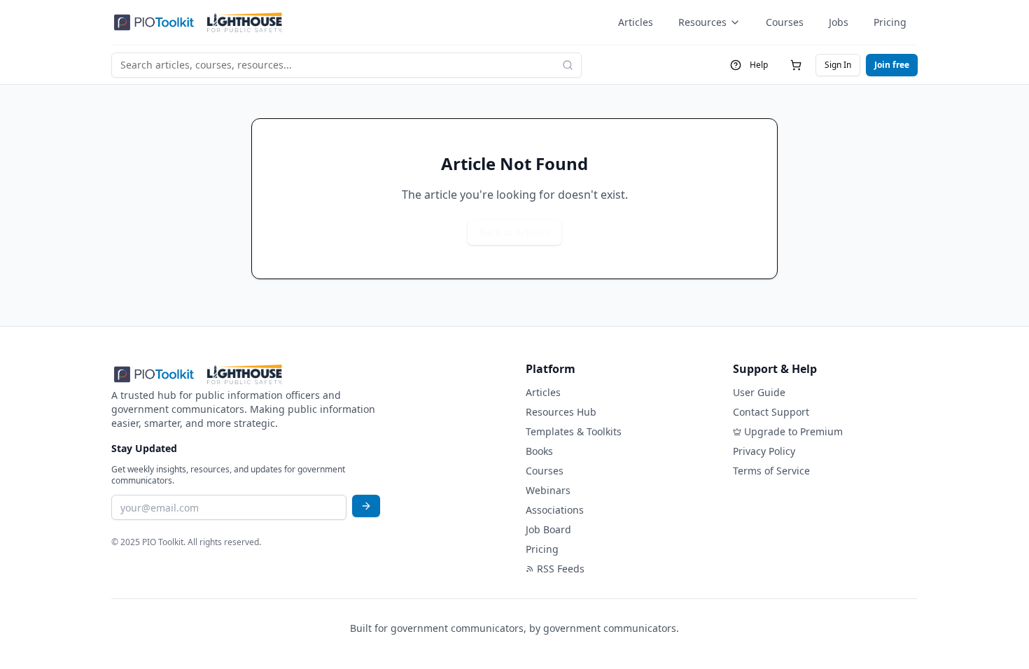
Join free (891, 65)
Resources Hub (561, 411)
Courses (785, 22)
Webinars (548, 490)
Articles (635, 22)
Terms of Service (771, 470)
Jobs (838, 22)
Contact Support (771, 411)
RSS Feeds (560, 568)
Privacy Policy (764, 451)
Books (539, 451)
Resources (702, 22)
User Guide (759, 392)
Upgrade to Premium (793, 431)
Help (759, 65)
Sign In (838, 65)
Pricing (890, 22)
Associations (555, 509)
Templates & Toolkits (574, 431)
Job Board (548, 529)
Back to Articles (514, 232)
